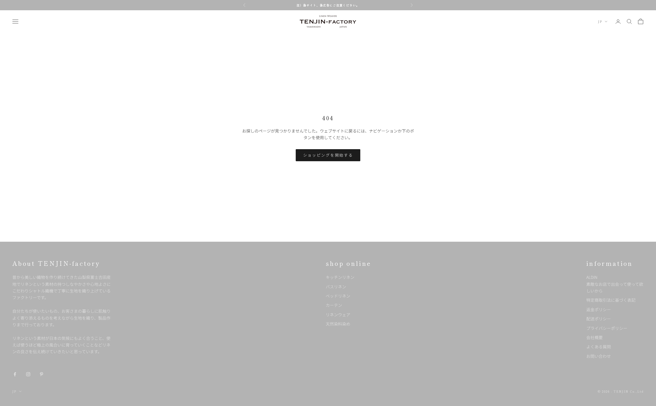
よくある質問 (598, 346)
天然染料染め (338, 324)
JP (600, 21)
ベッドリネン (338, 296)
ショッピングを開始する (328, 155)
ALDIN (614, 284)
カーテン (334, 305)
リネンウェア (338, 314)
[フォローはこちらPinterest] (41, 374)
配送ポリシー (598, 319)
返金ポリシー (598, 309)
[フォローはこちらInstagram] (28, 374)
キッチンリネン (340, 277)
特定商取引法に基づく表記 (611, 300)
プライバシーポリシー (606, 328)
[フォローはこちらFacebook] (14, 374)
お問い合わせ (598, 356)
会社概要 (594, 337)
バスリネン (336, 286)
